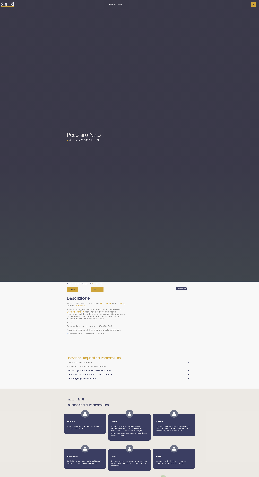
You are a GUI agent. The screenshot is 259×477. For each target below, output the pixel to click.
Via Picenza (105, 303)
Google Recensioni (75, 311)
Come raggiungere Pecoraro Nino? (82, 378)
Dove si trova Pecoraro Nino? (79, 362)
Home (69, 284)
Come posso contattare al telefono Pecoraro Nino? (89, 374)
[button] (97, 289)
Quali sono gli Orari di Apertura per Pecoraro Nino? (89, 370)
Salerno (120, 303)
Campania (85, 284)
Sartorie (76, 284)
